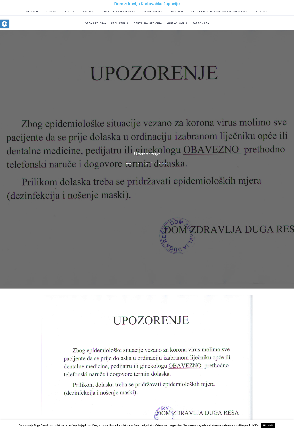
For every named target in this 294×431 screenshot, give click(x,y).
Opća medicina (95, 23)
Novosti (32, 11)
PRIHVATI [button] (268, 425)
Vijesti (165, 163)
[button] (4, 24)
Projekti (177, 11)
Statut (69, 11)
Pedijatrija (119, 23)
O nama (51, 11)
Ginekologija (177, 23)
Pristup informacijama (119, 11)
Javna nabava (153, 11)
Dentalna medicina (148, 23)
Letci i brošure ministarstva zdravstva (219, 11)
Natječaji (89, 11)
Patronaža (201, 23)
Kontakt (262, 11)
